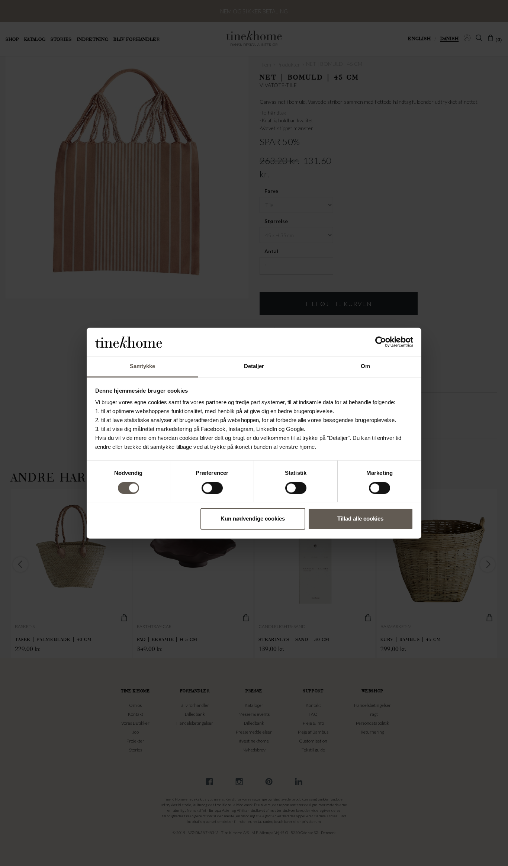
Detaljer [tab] (254, 366)
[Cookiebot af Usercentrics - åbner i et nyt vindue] (380, 341)
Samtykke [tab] (142, 366)
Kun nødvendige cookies (253, 519)
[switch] (212, 488)
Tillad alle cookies (360, 519)
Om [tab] (365, 366)
